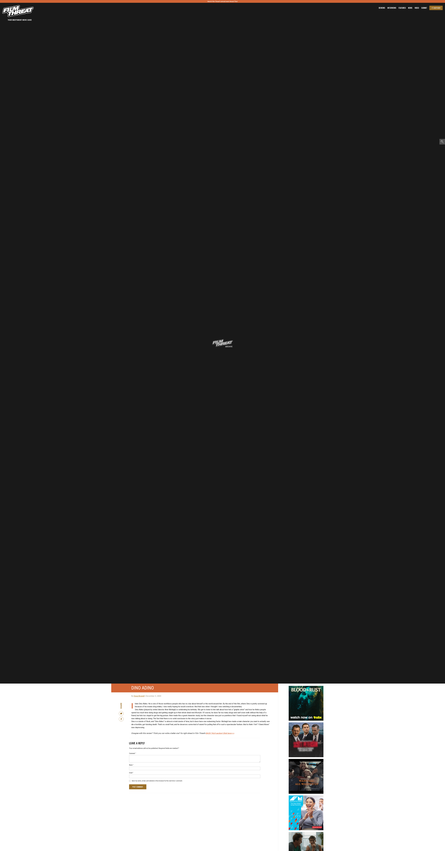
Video (417, 8)
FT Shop (436, 8)
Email (131, 772)
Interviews (391, 8)
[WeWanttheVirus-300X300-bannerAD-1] (306, 833)
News (410, 8)
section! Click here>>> (220, 733)
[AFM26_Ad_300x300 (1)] (306, 796)
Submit (424, 8)
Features (402, 8)
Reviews (382, 8)
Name (131, 765)
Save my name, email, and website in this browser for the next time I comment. (157, 781)
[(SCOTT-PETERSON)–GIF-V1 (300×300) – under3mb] (306, 723)
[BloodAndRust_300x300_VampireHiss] (306, 686)
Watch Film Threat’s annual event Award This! (222, 1)
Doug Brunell (139, 696)
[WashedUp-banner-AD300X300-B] (306, 759)
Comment (132, 753)
